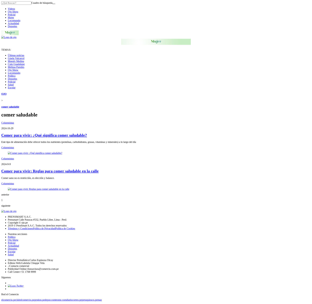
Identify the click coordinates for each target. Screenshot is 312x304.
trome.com (60, 299)
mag (99, 299)
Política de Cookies (65, 228)
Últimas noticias (16, 55)
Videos (11, 8)
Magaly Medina (16, 61)
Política (11, 75)
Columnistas (7, 122)
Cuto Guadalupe (16, 64)
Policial (11, 14)
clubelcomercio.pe (25, 299)
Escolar (11, 87)
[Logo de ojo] (8, 37)
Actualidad (13, 23)
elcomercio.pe (8, 299)
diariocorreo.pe (74, 299)
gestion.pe (39, 299)
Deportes (12, 26)
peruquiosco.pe (89, 299)
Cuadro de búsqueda (41, 2)
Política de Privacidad (44, 228)
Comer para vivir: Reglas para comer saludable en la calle (50, 171)
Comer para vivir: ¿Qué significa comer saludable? (44, 135)
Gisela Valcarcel (16, 58)
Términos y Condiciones (20, 228)
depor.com (50, 299)
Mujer (11, 17)
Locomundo (14, 20)
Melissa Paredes (16, 67)
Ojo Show (13, 11)
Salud (11, 84)
